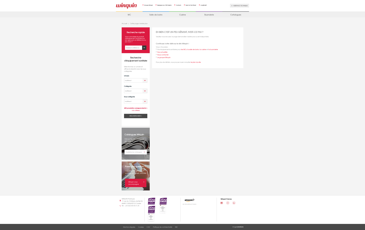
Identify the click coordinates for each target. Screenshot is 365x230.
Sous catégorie (129, 96)
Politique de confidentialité (162, 227)
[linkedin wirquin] (233, 202)
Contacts (178, 5)
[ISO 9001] (150, 203)
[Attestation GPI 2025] (149, 220)
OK (144, 47)
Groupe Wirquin (148, 5)
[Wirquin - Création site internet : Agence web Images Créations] (237, 226)
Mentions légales (129, 227)
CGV (148, 227)
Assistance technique (240, 6)
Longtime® (204, 5)
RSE (176, 227)
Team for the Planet (191, 5)
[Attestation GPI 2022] (161, 212)
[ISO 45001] (150, 212)
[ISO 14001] (161, 203)
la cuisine (203, 49)
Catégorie (127, 86)
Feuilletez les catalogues (134, 152)
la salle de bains (193, 49)
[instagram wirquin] (227, 202)
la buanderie (213, 49)
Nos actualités (162, 52)
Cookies (141, 227)
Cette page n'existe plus (138, 23)
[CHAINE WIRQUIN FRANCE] (221, 202)
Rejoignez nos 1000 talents (164, 5)
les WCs (184, 49)
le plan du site (196, 62)
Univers (126, 76)
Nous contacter (163, 55)
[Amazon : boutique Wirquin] (198, 200)
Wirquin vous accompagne (133, 183)
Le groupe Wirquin (164, 57)
